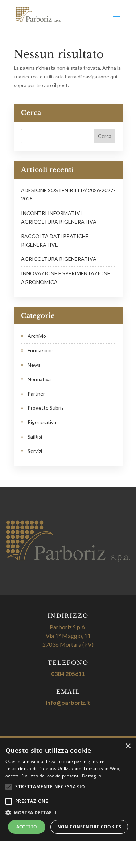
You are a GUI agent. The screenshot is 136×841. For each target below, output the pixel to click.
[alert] (68, 789)
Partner (36, 394)
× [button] (128, 746)
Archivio (37, 336)
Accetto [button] (26, 827)
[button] (68, 812)
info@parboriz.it (68, 702)
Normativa (39, 379)
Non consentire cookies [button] (89, 827)
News (34, 365)
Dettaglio (92, 776)
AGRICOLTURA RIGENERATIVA (58, 259)
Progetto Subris (46, 408)
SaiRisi (35, 437)
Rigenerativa (42, 422)
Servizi (35, 451)
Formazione (40, 350)
